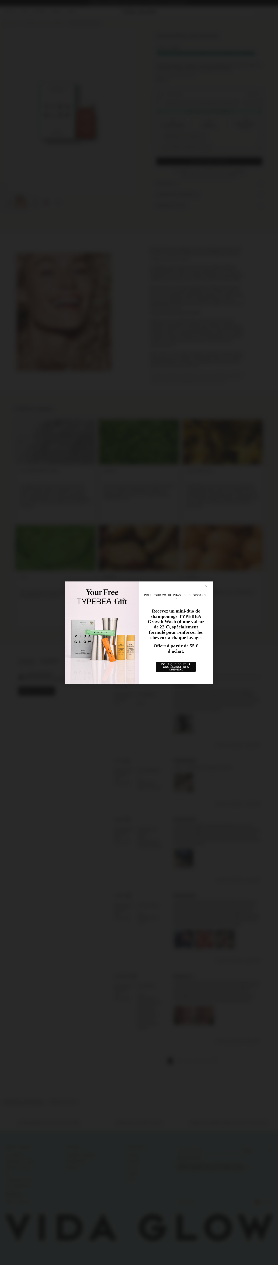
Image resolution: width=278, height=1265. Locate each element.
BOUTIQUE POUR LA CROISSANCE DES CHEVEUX (175, 667)
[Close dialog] (208, 586)
